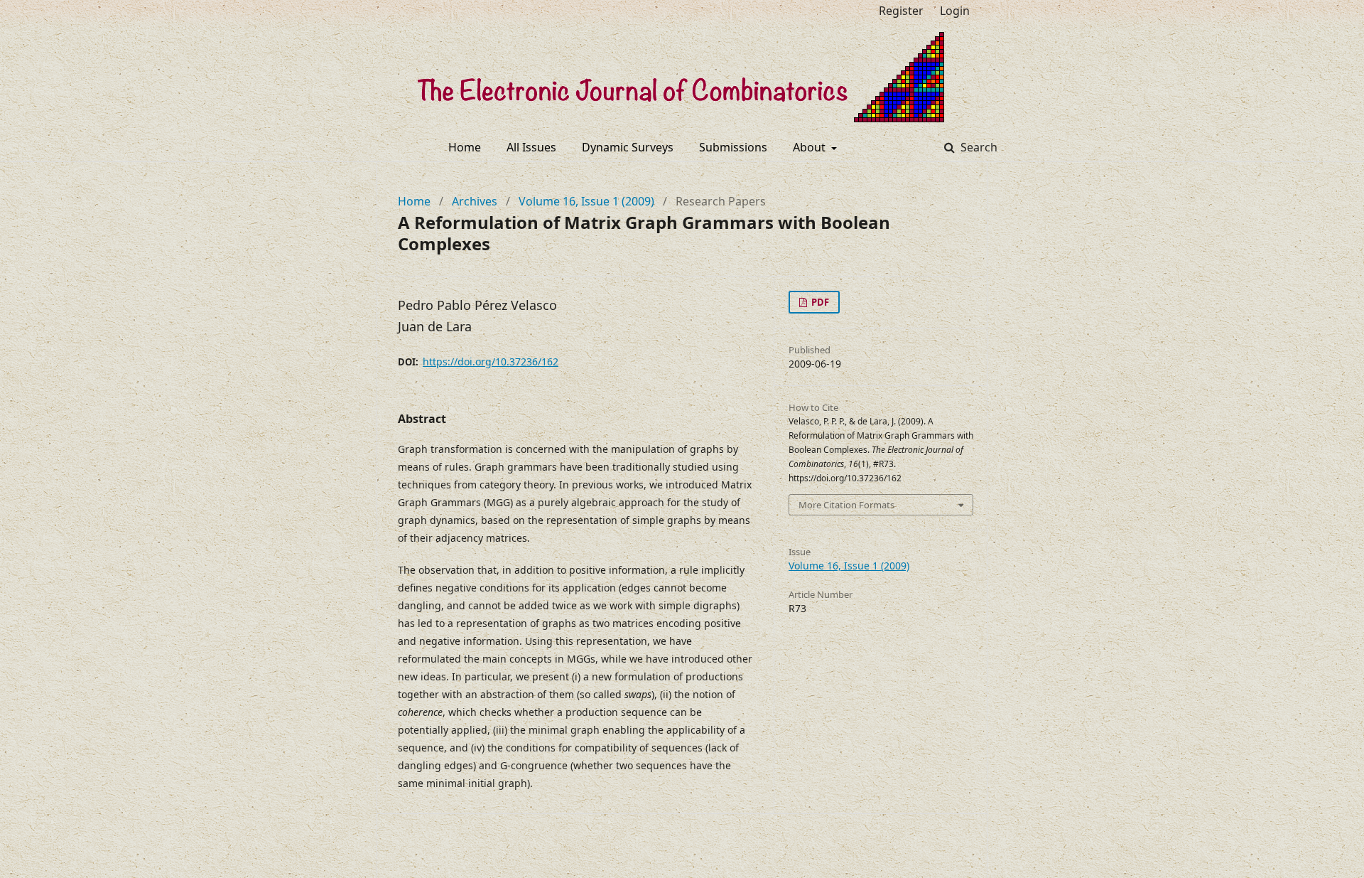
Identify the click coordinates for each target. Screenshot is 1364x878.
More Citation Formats (846, 504)
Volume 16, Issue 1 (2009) (586, 201)
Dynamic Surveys (627, 147)
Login (955, 10)
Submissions (733, 147)
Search (977, 147)
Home (464, 147)
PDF (819, 302)
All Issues (531, 147)
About (810, 147)
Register (901, 10)
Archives (474, 201)
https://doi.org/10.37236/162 (490, 361)
